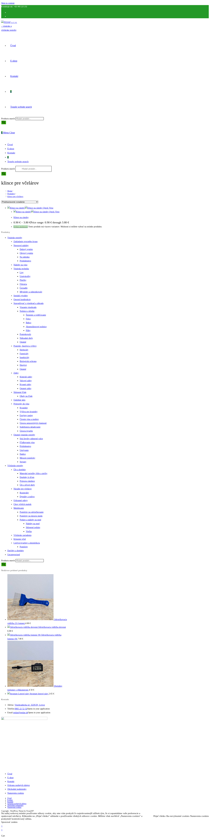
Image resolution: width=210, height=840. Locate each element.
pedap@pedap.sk (20, 712)
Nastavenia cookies (15, 793)
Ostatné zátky (25, 388)
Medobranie (19, 508)
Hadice (23, 454)
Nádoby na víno (20, 265)
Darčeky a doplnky (15, 550)
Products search (8, 119)
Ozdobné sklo (19, 400)
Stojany (23, 462)
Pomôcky (24, 547)
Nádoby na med (33, 523)
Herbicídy (24, 350)
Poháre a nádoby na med (30, 520)
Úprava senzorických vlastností (33, 423)
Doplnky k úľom (27, 477)
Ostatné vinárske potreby (24, 435)
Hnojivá (23, 365)
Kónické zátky (26, 377)
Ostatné (23, 342)
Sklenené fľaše (20, 392)
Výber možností (21, 227)
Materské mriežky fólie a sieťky (33, 473)
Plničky (23, 280)
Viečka (29, 531)
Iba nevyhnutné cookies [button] (177, 816)
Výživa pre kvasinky (29, 411)
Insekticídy (24, 357)
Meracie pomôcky (27, 458)
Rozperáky (24, 493)
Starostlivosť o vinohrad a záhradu (29, 303)
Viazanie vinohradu (28, 307)
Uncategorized (13, 554)
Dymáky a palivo (27, 496)
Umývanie (24, 450)
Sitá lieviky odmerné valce (31, 438)
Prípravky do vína (21, 404)
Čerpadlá (23, 288)
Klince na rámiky (21, 217)
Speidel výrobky (21, 296)
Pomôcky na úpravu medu (31, 516)
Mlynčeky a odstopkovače (31, 292)
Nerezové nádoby (21, 245)
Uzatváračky (25, 276)
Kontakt (11, 153)
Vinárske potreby (14, 238)
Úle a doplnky (20, 469)
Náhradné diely (26, 338)
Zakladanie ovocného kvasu (26, 241)
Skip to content (7, 3)
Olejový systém (26, 253)
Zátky (16, 373)
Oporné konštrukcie (22, 299)
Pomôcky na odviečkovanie (32, 512)
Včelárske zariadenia (22, 535)
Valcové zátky (26, 381)
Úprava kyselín (26, 431)
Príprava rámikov (27, 481)
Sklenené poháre (33, 527)
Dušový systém (26, 249)
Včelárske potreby (15, 465)
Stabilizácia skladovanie (30, 427)
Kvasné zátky (25, 384)
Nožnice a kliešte (27, 311)
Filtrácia (23, 284)
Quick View (47, 208)
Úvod (10, 144)
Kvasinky (24, 408)
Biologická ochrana (28, 361)
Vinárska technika (21, 269)
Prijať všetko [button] (159, 816)
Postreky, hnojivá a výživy (25, 346)
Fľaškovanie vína (27, 442)
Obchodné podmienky (16, 789)
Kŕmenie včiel (20, 539)
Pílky (28, 330)
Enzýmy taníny (26, 415)
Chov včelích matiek (22, 504)
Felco (28, 319)
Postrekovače (25, 334)
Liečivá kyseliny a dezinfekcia (27, 543)
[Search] (3, 122)
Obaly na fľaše (26, 396)
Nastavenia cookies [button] (199, 816)
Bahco (28, 323)
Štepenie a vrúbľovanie (36, 315)
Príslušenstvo (25, 261)
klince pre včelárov (15, 196)
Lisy (22, 272)
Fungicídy (24, 354)
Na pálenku (25, 257)
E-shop (10, 148)
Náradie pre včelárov (23, 489)
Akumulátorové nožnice (36, 327)
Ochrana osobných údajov (18, 785)
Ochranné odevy (21, 500)
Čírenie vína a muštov (29, 419)
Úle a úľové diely (27, 485)
